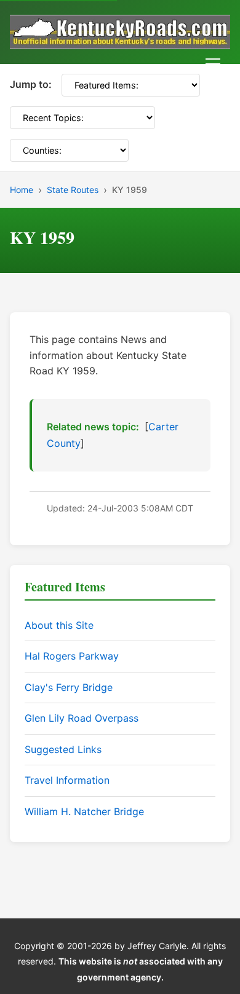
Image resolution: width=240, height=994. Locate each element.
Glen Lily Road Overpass (81, 718)
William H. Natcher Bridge (84, 811)
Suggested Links (63, 749)
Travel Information (67, 780)
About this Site (59, 625)
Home (21, 189)
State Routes (72, 189)
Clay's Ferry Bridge (69, 687)
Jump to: (31, 84)
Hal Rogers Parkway (72, 656)
